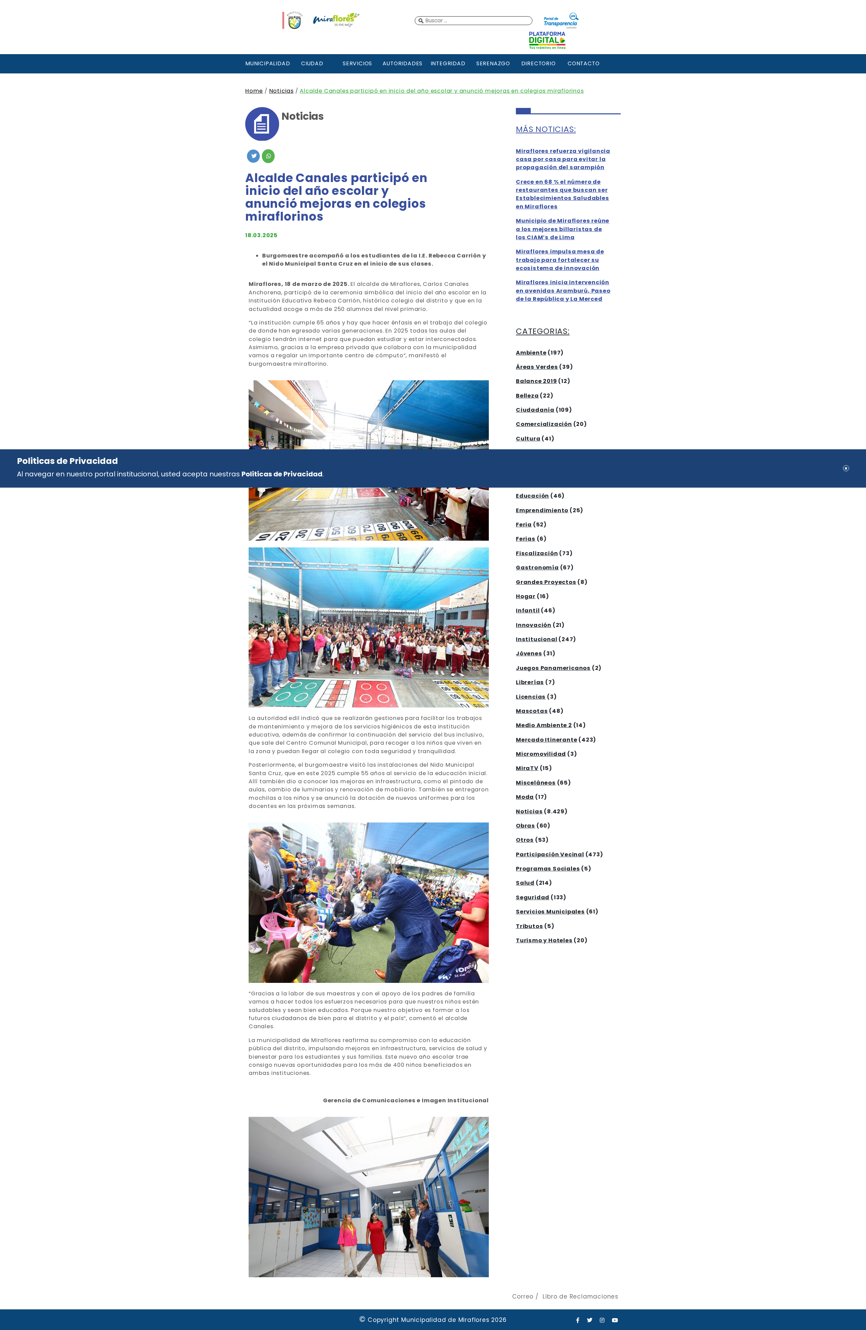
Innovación (533, 625)
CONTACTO (583, 63)
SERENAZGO (493, 63)
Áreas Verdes (537, 367)
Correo (522, 1296)
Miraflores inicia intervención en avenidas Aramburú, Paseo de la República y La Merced (563, 290)
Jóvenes (529, 653)
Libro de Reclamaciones (580, 1296)
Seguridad (532, 897)
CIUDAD (312, 63)
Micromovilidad (541, 754)
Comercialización (544, 424)
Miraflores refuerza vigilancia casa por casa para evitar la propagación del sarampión (563, 159)
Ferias (525, 539)
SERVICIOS (357, 63)
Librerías (530, 682)
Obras (525, 826)
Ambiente (531, 353)
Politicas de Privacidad (282, 473)
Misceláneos (536, 783)
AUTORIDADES (403, 63)
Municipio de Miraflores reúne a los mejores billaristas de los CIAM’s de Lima (562, 229)
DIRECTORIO (538, 63)
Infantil (528, 610)
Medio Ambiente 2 (544, 725)
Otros (525, 840)
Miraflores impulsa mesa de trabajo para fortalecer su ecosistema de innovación (560, 260)
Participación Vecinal (550, 854)
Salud (525, 883)
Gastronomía (537, 567)
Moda (525, 797)
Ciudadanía (535, 410)
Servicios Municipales (550, 912)
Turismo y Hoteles (544, 940)
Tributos (529, 926)
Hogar (525, 596)
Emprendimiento (542, 510)
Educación (532, 496)
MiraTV (527, 768)
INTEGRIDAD (448, 63)
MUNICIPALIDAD (267, 63)
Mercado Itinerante (546, 740)
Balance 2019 (536, 381)
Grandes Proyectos (546, 582)
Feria (524, 524)
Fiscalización (537, 553)
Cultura (528, 439)
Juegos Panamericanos (553, 668)
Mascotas (532, 711)
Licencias (531, 697)
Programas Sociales (548, 869)
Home (254, 91)
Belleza (527, 396)
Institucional (536, 639)
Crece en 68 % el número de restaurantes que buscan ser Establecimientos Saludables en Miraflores (562, 194)
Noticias (281, 91)
